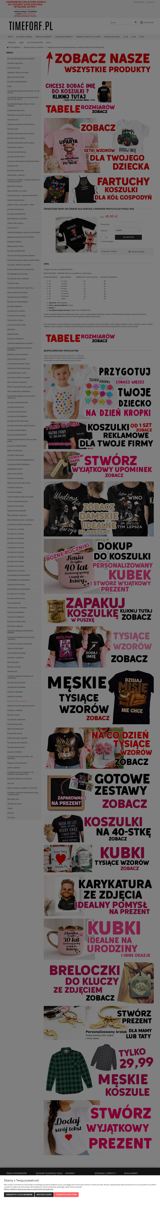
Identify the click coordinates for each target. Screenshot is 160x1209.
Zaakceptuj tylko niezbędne (19, 1195)
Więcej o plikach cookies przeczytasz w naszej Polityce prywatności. (29, 1189)
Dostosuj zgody (44, 1195)
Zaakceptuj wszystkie (66, 1195)
